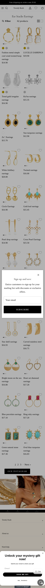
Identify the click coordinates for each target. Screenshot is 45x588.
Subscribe (22, 309)
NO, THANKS (22, 580)
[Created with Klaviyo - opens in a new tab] (23, 587)
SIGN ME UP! (22, 574)
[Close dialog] (43, 553)
